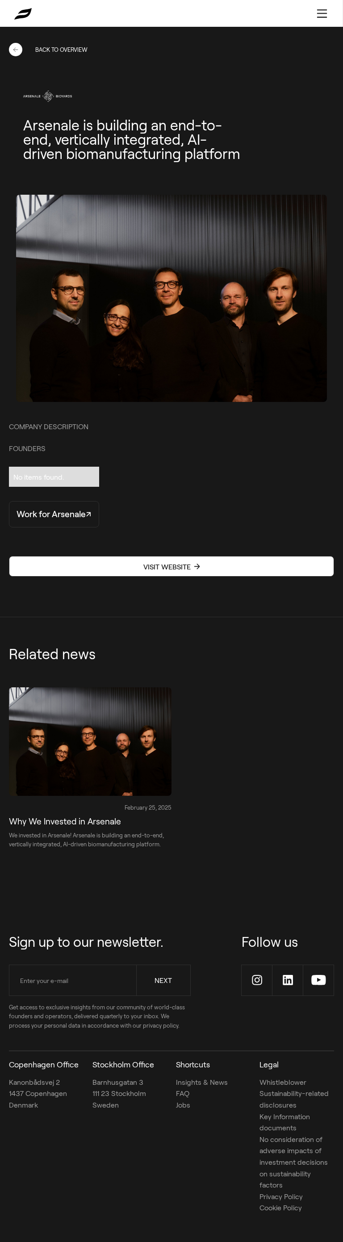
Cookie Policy (280, 1207)
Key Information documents (284, 1122)
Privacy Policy (281, 1196)
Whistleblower (282, 1082)
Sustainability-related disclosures (294, 1099)
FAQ (182, 1093)
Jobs (183, 1104)
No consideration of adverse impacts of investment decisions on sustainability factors (293, 1162)
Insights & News (202, 1082)
